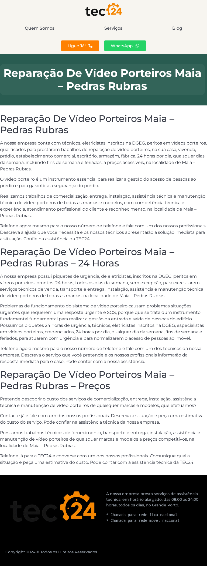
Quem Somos (39, 28)
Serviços (113, 28)
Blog (177, 28)
